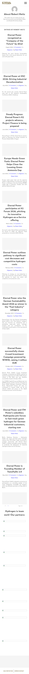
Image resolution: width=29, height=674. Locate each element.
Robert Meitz (18, 50)
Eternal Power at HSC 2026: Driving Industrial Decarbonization (14, 79)
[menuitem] (8, 671)
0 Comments (17, 47)
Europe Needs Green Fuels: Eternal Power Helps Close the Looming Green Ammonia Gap (14, 164)
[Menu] (25, 3)
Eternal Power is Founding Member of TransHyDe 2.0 (14, 468)
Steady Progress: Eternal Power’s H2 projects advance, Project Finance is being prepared (14, 120)
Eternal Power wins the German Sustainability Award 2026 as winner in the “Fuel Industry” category (14, 304)
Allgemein (9, 50)
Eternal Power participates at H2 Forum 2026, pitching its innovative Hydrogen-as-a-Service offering (14, 213)
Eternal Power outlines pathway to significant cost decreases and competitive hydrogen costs (14, 258)
